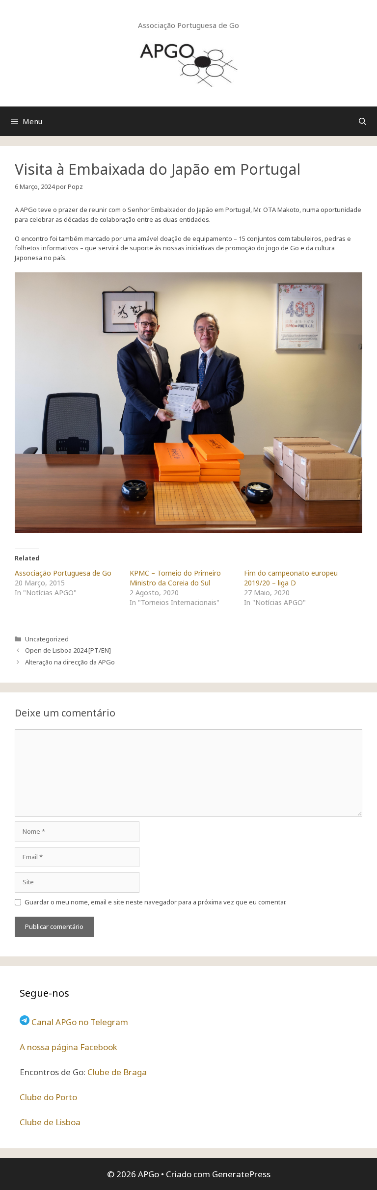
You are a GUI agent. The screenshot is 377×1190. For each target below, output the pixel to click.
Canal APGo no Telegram (79, 1022)
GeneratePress (241, 1174)
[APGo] (188, 62)
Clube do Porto (48, 1097)
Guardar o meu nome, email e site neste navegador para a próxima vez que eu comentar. (156, 902)
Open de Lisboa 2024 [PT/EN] (68, 650)
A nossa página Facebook (68, 1047)
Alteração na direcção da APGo (70, 662)
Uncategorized (47, 639)
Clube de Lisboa (50, 1122)
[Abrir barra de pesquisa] (362, 121)
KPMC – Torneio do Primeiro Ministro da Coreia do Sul (175, 577)
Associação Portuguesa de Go (63, 573)
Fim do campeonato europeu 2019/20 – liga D (291, 577)
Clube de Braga (117, 1072)
